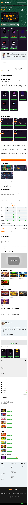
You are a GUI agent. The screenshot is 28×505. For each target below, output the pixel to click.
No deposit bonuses (3, 475)
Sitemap (12, 478)
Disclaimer (22, 466)
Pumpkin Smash (3, 231)
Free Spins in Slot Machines (4, 403)
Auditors (12, 477)
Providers (2, 478)
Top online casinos (3, 473)
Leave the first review (23, 10)
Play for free (9, 411)
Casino (5, 5)
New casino (2, 465)
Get (20, 125)
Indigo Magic (2, 305)
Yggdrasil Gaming (2, 278)
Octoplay (2, 297)
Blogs (1, 484)
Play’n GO (20, 297)
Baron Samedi (2, 228)
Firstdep (15, 121)
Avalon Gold (19, 205)
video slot (13, 190)
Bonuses (22, 5)
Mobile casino (12, 468)
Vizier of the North (13, 205)
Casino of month (13, 465)
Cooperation (22, 465)
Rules (1, 474)
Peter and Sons (11, 297)
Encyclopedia (2, 479)
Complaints (12, 471)
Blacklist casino (2, 466)
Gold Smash (25, 205)
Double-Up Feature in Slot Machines (5, 399)
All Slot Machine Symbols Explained (5, 401)
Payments (12, 466)
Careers (22, 468)
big (1, 121)
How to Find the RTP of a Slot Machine (5, 400)
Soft (11, 473)
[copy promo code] (14, 36)
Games (14, 5)
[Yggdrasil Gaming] (25, 360)
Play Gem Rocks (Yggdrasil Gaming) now (13, 159)
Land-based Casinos (13, 472)
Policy (22, 467)
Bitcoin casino (12, 467)
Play (4, 48)
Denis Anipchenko (4, 58)
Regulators (12, 476)
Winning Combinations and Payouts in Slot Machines (7, 402)
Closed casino (2, 467)
